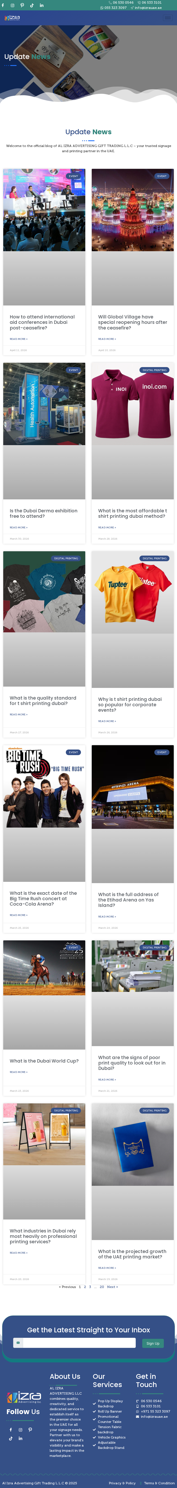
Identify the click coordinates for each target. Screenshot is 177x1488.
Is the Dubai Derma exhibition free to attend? (43, 513)
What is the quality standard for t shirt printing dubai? (43, 700)
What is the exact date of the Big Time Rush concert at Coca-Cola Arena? (43, 898)
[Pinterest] (24, 5)
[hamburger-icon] (168, 18)
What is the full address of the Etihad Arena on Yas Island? (128, 899)
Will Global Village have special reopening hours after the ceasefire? (132, 322)
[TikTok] (33, 5)
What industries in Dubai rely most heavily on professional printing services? (43, 1236)
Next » (112, 1287)
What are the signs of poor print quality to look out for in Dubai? (132, 1062)
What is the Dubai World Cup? (44, 1061)
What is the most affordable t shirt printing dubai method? (132, 513)
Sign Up (153, 1343)
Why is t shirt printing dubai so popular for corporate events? (130, 704)
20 (102, 1287)
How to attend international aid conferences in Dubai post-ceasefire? (42, 322)
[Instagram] (14, 5)
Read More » (19, 338)
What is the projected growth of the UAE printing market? (132, 1254)
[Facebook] (4, 5)
